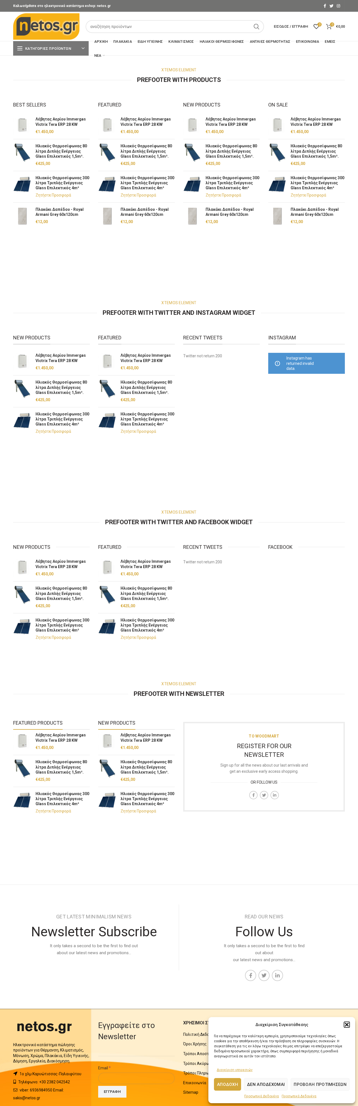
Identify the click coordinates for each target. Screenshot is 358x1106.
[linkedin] (274, 795)
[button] (347, 1024)
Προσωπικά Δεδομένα (261, 1096)
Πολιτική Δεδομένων (202, 1034)
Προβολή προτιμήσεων (320, 1084)
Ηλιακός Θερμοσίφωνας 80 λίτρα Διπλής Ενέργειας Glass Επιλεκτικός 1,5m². (61, 151)
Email (104, 1067)
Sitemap (190, 1092)
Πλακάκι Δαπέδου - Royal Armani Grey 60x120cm (60, 212)
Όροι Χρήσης (195, 1044)
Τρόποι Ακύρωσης (200, 1063)
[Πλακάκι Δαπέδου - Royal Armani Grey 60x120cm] (22, 216)
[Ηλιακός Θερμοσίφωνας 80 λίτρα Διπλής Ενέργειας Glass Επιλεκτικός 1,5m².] (22, 154)
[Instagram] (338, 6)
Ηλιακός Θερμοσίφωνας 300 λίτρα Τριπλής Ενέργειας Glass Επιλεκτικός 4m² (62, 183)
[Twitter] (331, 6)
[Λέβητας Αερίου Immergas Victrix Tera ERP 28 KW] (22, 126)
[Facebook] (325, 6)
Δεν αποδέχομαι (266, 1084)
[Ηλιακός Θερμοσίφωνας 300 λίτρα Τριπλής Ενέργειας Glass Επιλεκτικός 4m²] (22, 186)
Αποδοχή (227, 1084)
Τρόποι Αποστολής (200, 1053)
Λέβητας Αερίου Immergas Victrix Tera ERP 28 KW (61, 121)
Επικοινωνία (194, 1083)
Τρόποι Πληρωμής (199, 1073)
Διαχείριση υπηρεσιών (235, 1070)
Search (256, 26)
